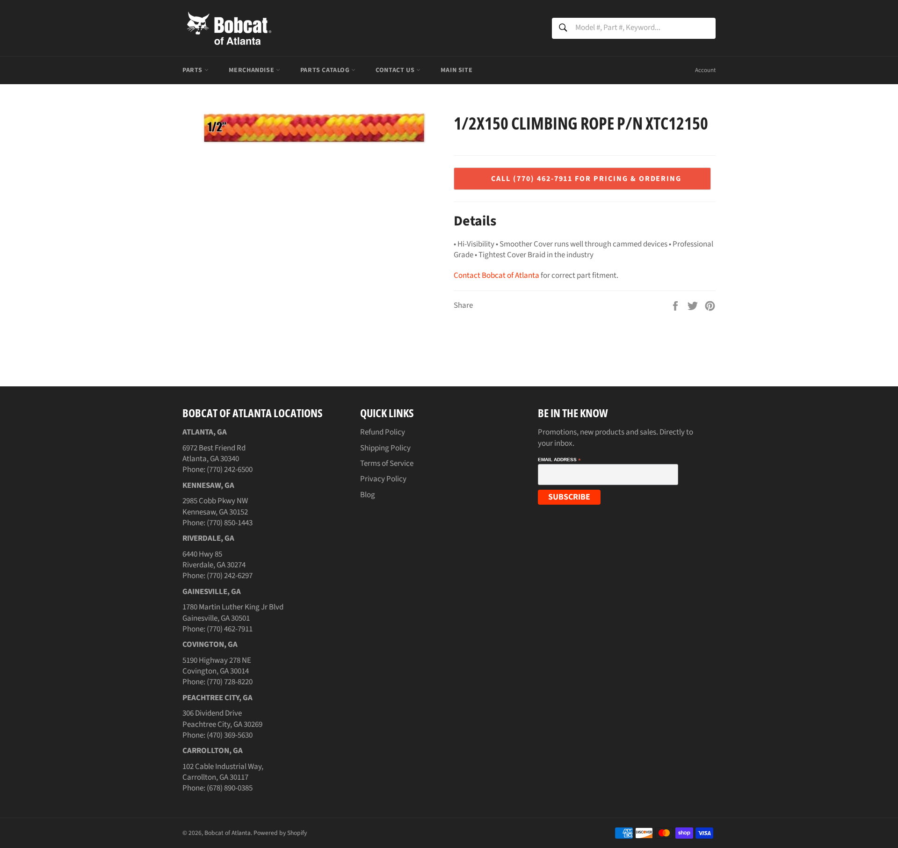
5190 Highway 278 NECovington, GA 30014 (216, 666)
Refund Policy (382, 432)
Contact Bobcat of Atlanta (496, 275)
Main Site (456, 70)
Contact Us (396, 70)
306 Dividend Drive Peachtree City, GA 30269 (222, 719)
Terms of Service (386, 463)
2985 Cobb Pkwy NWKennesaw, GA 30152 (215, 506)
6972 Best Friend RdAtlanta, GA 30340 (214, 453)
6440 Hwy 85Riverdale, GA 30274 (214, 560)
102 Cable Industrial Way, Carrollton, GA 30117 (222, 772)
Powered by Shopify (280, 832)
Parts (193, 70)
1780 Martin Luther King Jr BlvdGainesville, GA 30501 (232, 612)
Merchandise (252, 70)
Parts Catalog (325, 70)
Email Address (559, 460)
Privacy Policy (383, 479)
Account (705, 70)
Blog (367, 494)
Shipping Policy (385, 448)
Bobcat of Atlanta (227, 832)
